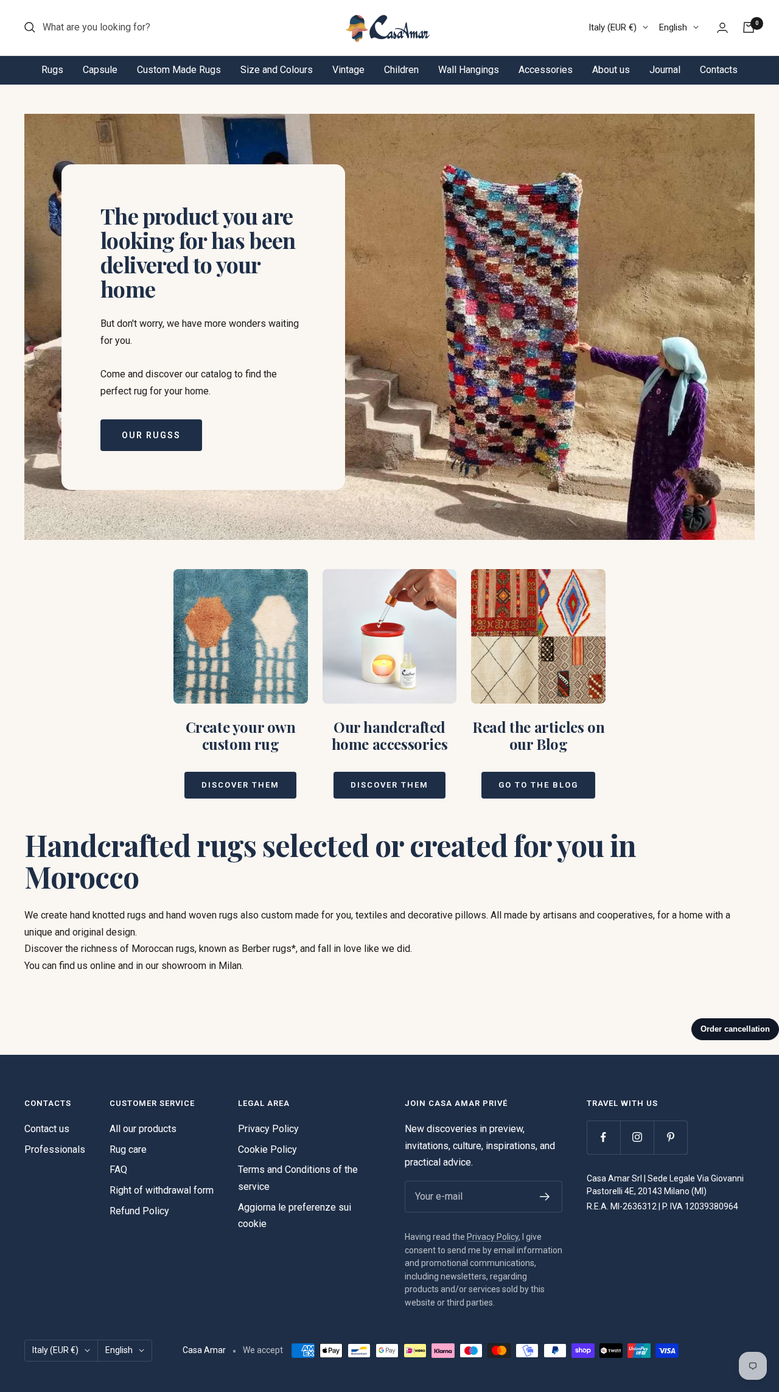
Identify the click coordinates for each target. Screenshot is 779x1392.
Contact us (46, 1129)
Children (401, 69)
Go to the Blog (538, 784)
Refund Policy (139, 1211)
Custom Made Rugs (179, 69)
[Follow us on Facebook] (603, 1137)
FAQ (118, 1169)
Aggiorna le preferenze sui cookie (294, 1215)
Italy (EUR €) (613, 27)
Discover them (240, 784)
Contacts (719, 69)
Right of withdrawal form (162, 1190)
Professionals (54, 1149)
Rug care (128, 1149)
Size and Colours (276, 69)
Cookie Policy (267, 1149)
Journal (664, 69)
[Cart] (748, 27)
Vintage (348, 69)
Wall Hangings (468, 69)
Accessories (546, 69)
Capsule (100, 69)
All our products (143, 1129)
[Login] (722, 28)
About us (611, 69)
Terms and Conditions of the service (298, 1178)
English (673, 27)
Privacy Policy (268, 1129)
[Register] (545, 1196)
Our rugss (151, 435)
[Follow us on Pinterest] (670, 1137)
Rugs (52, 69)
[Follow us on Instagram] (637, 1137)
